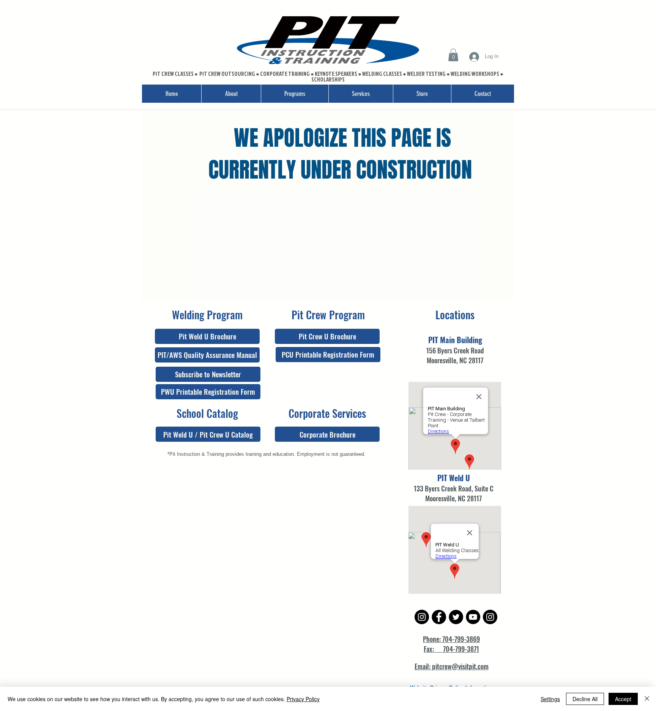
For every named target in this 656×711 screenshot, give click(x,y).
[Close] (646, 699)
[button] (453, 55)
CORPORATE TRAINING (285, 74)
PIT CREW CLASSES (173, 74)
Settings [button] (550, 699)
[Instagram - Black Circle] (422, 617)
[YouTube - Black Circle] (473, 617)
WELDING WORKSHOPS (475, 74)
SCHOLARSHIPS (328, 79)
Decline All (585, 699)
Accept (623, 699)
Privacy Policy (303, 699)
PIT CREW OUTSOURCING (227, 74)
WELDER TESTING (426, 74)
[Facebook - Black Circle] (439, 617)
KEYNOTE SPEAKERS (336, 74)
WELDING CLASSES (382, 74)
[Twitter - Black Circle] (456, 617)
